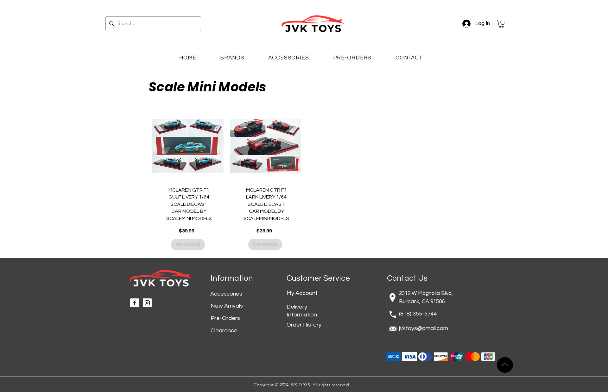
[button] (501, 24)
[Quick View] (188, 146)
